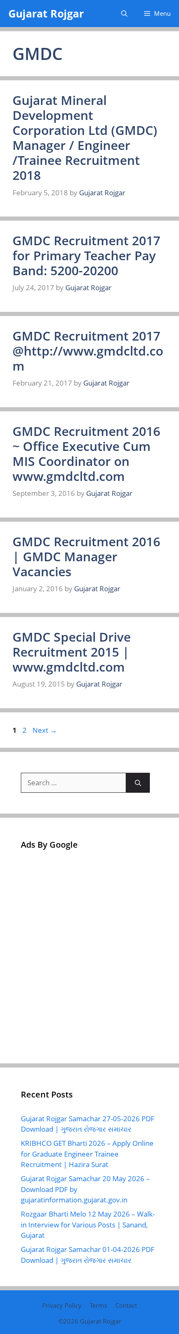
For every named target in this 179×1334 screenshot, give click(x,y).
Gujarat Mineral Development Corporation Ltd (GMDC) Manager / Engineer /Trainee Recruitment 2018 (84, 138)
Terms (98, 1305)
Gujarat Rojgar (46, 13)
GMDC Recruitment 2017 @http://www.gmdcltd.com (87, 350)
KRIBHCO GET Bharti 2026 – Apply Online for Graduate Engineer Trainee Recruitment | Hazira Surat (87, 1153)
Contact (126, 1305)
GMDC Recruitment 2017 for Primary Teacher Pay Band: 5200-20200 (86, 255)
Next (44, 730)
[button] (124, 13)
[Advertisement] (89, 953)
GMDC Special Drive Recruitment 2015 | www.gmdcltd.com (71, 651)
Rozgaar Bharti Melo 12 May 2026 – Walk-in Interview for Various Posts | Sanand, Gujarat (88, 1224)
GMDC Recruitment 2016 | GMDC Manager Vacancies (86, 556)
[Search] (138, 783)
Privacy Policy (62, 1305)
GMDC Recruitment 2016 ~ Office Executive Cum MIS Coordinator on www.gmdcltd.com (86, 454)
